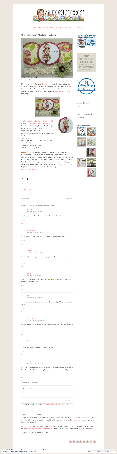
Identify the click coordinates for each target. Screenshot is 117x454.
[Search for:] (84, 106)
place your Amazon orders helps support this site (39, 428)
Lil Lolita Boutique (48, 84)
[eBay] (70, 441)
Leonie (29, 361)
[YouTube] (94, 441)
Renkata (29, 250)
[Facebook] (73, 441)
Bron (28, 341)
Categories (77, 27)
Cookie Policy (33, 451)
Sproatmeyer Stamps (80, 420)
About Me (37, 27)
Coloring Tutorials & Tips (52, 27)
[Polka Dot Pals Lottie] (91, 142)
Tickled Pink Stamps (27, 189)
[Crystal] (81, 142)
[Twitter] (91, 441)
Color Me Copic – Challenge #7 (39, 123)
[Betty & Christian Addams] (91, 163)
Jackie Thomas (31, 318)
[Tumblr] (87, 441)
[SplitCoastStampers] (84, 441)
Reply (22, 223)
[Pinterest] (80, 441)
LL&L (49, 126)
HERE (91, 428)
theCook (29, 209)
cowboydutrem (31, 230)
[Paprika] (91, 153)
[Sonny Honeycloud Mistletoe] (81, 163)
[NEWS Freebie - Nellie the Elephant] (81, 132)
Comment (67, 400)
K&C (41, 128)
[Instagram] (77, 441)
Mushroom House (25, 197)
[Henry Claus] (91, 132)
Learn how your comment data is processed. (55, 404)
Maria (28, 296)
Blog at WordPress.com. (28, 441)
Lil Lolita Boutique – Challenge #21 (41, 121)
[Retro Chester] (91, 173)
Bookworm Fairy (69, 197)
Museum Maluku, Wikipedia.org (30, 169)
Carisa (29, 273)
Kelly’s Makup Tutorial (62, 91)
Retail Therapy (67, 27)
